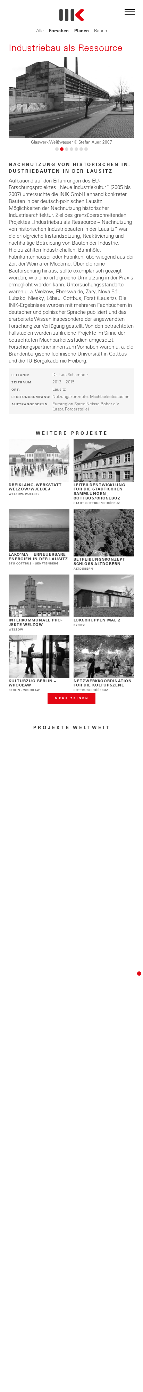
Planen (81, 30)
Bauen (100, 30)
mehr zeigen (72, 698)
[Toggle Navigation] (130, 10)
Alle (40, 30)
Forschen (59, 30)
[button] (57, 149)
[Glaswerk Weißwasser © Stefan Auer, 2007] (72, 97)
